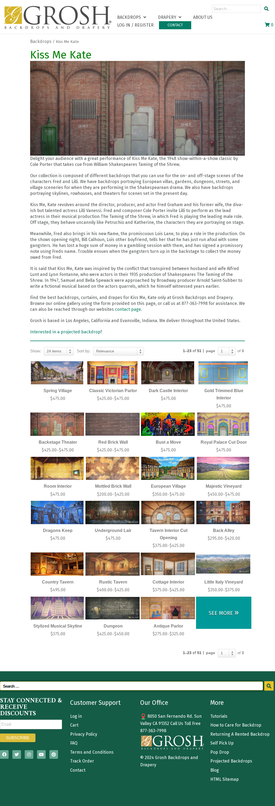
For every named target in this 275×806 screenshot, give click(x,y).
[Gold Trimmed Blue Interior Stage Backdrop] (223, 373)
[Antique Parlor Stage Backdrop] (168, 608)
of (240, 351)
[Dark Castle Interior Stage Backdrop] (168, 373)
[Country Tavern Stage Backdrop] (57, 564)
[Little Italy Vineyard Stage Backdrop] (223, 564)
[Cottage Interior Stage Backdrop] (168, 564)
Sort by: (84, 351)
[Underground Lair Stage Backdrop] (112, 512)
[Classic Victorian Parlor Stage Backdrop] (112, 373)
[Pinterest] (53, 754)
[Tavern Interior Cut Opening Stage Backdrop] (168, 512)
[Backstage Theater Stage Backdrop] (57, 424)
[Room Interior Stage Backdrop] (57, 468)
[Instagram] (29, 754)
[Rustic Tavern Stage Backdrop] (112, 564)
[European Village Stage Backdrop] (168, 468)
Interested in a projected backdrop (65, 331)
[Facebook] (4, 754)
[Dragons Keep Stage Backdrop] (57, 512)
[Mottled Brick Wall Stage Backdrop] (112, 468)
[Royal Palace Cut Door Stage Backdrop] (223, 424)
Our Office (154, 702)
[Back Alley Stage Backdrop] (223, 512)
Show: (35, 351)
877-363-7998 (153, 730)
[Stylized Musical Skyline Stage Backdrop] (57, 608)
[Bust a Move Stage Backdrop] (168, 424)
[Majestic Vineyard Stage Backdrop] (223, 468)
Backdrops (41, 41)
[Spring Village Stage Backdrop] (57, 373)
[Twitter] (16, 754)
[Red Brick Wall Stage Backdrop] (112, 424)
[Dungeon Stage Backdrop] (112, 608)
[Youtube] (41, 754)
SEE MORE (224, 612)
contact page (128, 309)
